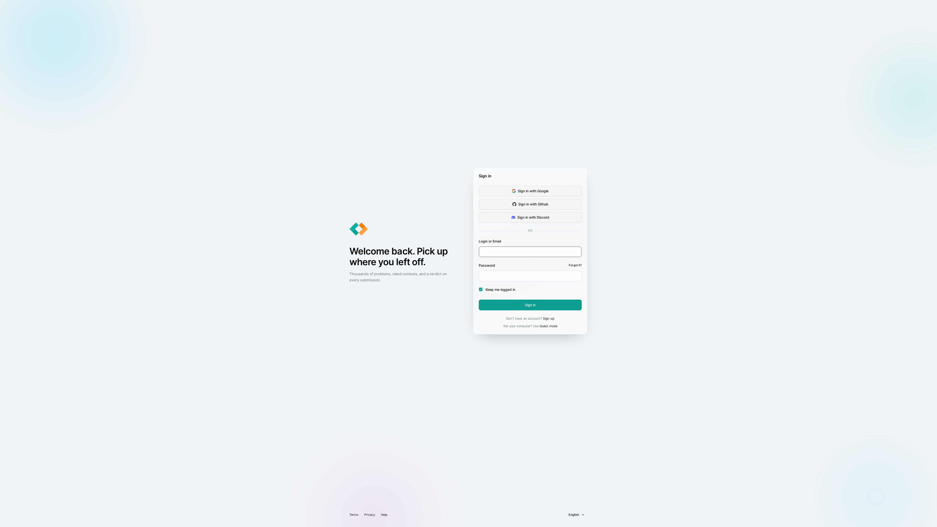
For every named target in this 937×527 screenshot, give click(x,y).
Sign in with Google (533, 191)
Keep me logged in (500, 289)
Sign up (548, 318)
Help (384, 515)
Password (530, 265)
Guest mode (548, 326)
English (574, 515)
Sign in (530, 305)
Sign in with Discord (533, 217)
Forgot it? (575, 265)
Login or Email (490, 241)
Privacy (369, 515)
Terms (353, 515)
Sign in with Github (533, 204)
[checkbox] (481, 289)
